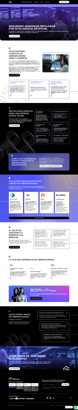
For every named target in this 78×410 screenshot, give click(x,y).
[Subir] (70, 398)
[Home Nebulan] (10, 2)
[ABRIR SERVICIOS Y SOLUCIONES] (32, 2)
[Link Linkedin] (48, 398)
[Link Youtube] (51, 398)
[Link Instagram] (54, 398)
